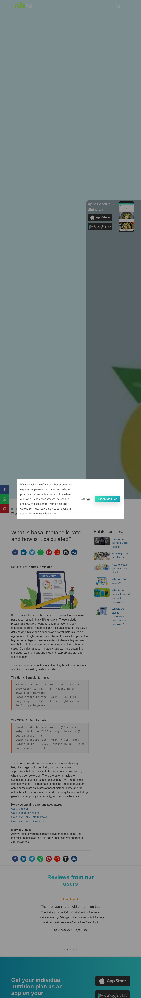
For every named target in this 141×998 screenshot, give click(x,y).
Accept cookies (107, 499)
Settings (85, 499)
